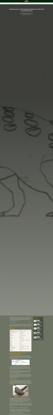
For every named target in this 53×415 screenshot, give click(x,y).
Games (31, 3)
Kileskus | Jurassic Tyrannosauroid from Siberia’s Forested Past (39, 338)
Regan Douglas (24, 14)
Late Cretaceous (30, 13)
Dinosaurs (17, 3)
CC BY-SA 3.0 (24, 365)
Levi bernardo (18, 365)
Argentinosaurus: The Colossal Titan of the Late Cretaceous (39, 326)
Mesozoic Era (13, 3)
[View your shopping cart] (41, 3)
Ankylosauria (22, 13)
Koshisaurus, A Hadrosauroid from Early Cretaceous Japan (39, 322)
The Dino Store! (38, 3)
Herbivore (26, 13)
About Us (34, 3)
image (16, 365)
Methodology (27, 3)
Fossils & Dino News (22, 3)
